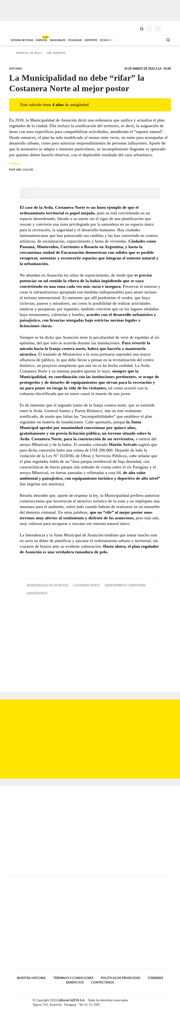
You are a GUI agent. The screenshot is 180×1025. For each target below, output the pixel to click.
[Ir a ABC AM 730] (135, 40)
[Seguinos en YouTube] (164, 1001)
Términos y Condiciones (73, 978)
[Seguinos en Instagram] (169, 1001)
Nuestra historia (31, 978)
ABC (18, 28)
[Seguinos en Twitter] (159, 1001)
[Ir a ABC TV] (122, 40)
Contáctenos (102, 982)
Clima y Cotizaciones (134, 28)
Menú (168, 29)
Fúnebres (155, 978)
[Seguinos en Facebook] (154, 1001)
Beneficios (75, 982)
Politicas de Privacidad (120, 978)
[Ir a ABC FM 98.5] (154, 40)
